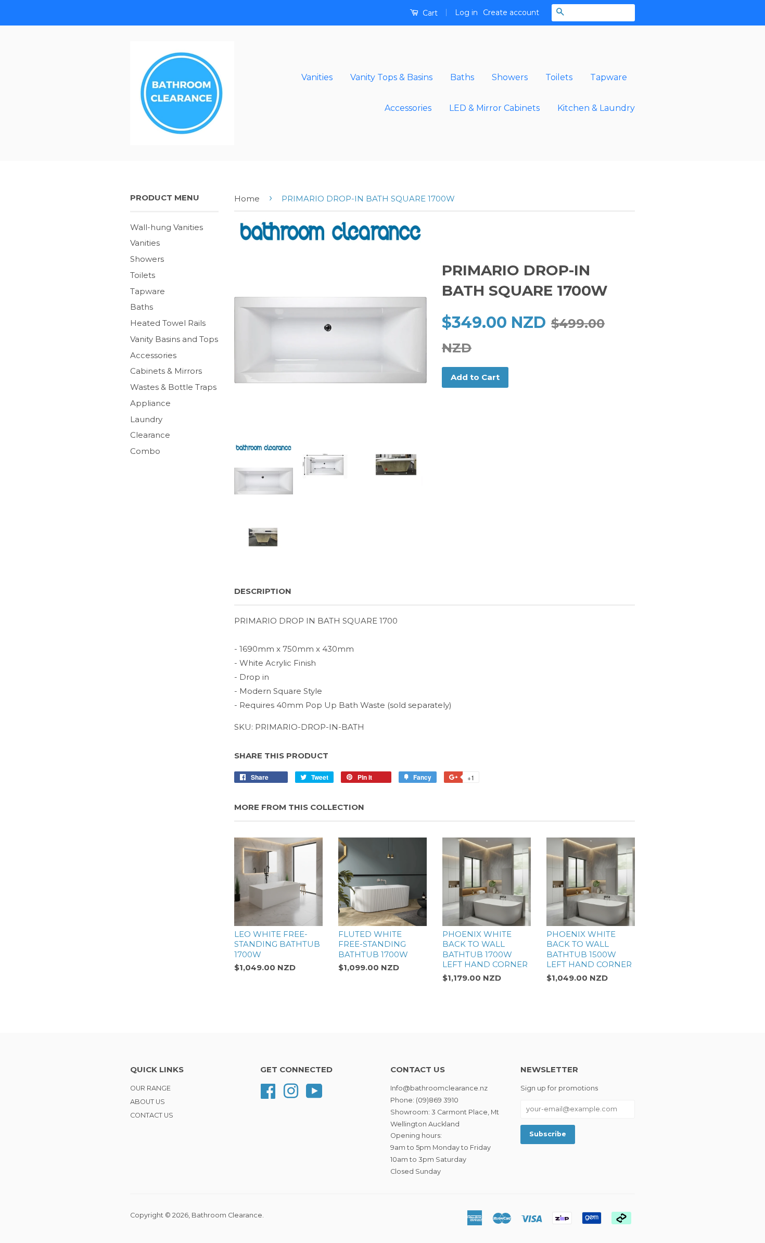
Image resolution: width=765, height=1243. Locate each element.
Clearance (150, 435)
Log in (466, 12)
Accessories (408, 108)
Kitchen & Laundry (596, 108)
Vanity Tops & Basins (391, 77)
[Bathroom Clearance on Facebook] (268, 1090)
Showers (510, 77)
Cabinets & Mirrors (166, 371)
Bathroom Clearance (227, 1215)
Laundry (146, 419)
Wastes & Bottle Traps (173, 387)
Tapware (608, 77)
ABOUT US (147, 1102)
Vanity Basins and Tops (174, 339)
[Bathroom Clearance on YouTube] (314, 1090)
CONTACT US (151, 1115)
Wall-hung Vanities (166, 227)
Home (247, 199)
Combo (145, 451)
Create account (511, 12)
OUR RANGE (150, 1088)
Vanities (317, 77)
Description (262, 591)
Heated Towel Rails (168, 323)
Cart (429, 13)
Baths (462, 77)
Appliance (150, 403)
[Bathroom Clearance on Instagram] (291, 1090)
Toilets (558, 77)
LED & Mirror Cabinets (494, 108)
